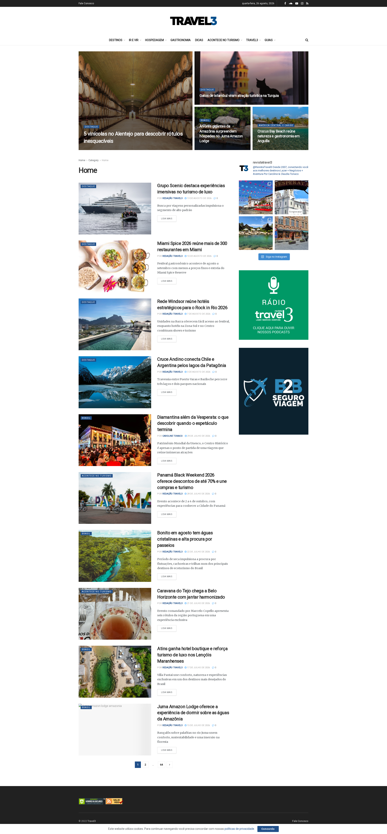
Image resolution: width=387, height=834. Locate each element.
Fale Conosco (86, 3)
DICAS (199, 40)
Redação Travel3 (99, 148)
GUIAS (269, 40)
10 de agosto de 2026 (198, 256)
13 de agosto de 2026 (271, 148)
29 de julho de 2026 (198, 436)
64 (161, 764)
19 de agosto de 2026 (213, 148)
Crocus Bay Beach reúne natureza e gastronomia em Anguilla (279, 136)
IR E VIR (133, 40)
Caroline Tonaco (172, 436)
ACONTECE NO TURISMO (223, 40)
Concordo (268, 828)
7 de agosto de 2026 (198, 314)
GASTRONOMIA (181, 40)
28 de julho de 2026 (198, 493)
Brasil (205, 120)
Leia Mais (167, 218)
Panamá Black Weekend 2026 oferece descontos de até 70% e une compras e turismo (192, 481)
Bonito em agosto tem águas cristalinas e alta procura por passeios (185, 539)
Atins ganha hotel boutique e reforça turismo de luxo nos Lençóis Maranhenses (192, 655)
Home (82, 160)
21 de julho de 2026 (198, 603)
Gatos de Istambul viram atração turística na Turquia (239, 95)
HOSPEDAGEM (154, 40)
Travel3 (91, 821)
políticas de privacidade (239, 828)
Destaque (91, 126)
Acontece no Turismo (96, 475)
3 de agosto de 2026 (198, 372)
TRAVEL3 (252, 40)
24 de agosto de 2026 (213, 103)
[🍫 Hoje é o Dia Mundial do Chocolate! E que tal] (292, 233)
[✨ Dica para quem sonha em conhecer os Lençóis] (256, 233)
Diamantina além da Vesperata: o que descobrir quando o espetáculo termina (193, 423)
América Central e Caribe (276, 125)
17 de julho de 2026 (198, 667)
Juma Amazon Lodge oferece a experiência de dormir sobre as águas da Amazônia (193, 713)
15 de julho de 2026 (198, 725)
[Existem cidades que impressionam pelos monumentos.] (256, 197)
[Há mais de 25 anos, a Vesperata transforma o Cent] (292, 197)
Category (93, 160)
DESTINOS (115, 40)
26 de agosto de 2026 (125, 148)
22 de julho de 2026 (198, 551)
